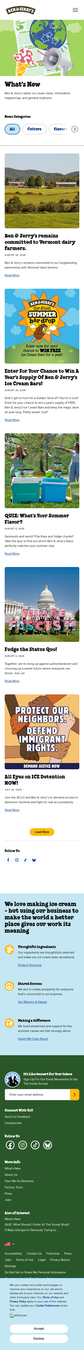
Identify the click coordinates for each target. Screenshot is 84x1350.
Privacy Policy (18, 1301)
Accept (39, 1329)
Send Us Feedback (17, 1117)
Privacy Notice (60, 1260)
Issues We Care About (33, 1039)
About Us (11, 1175)
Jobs (8, 1200)
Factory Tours (14, 1187)
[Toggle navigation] (75, 10)
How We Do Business (19, 1181)
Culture (34, 129)
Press (8, 1194)
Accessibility (13, 1254)
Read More (12, 275)
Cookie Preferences (48, 1305)
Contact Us (34, 1254)
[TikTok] (25, 860)
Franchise (53, 1254)
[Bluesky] (34, 860)
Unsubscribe (13, 1123)
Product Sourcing (29, 965)
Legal (42, 1260)
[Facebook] (8, 860)
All (12, 129)
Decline (38, 1339)
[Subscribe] (74, 1094)
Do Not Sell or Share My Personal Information (35, 1272)
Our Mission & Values (32, 1002)
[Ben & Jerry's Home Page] (20, 10)
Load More (42, 832)
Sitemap (10, 1266)
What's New (13, 1168)
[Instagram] (16, 860)
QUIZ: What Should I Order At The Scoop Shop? (37, 1225)
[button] (10, 1244)
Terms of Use (24, 1260)
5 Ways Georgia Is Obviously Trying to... (31, 1230)
